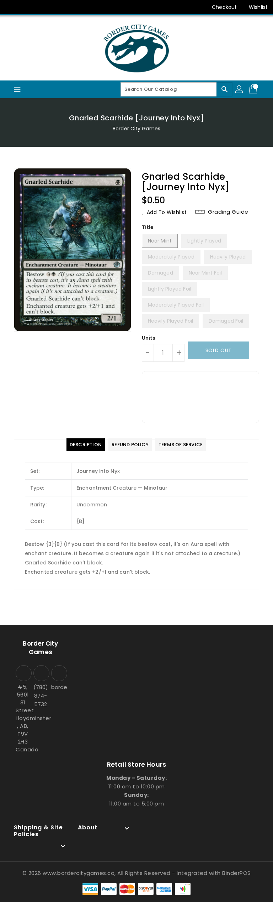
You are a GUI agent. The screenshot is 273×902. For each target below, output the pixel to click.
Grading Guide (228, 211)
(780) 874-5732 (40, 695)
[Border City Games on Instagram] (38, 7)
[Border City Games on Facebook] (11, 7)
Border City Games (136, 128)
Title (148, 227)
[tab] (85, 444)
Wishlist (258, 7)
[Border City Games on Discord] (52, 7)
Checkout (224, 7)
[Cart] (254, 89)
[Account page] (239, 89)
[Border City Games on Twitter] (25, 7)
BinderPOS (236, 873)
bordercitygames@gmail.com (58, 687)
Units (149, 337)
